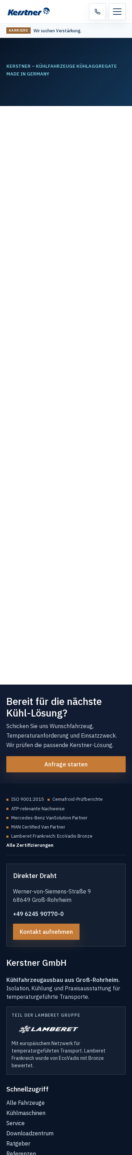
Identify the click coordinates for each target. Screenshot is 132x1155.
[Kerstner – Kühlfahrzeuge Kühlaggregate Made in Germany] (32, 12)
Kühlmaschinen (25, 1112)
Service (15, 1123)
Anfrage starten (66, 764)
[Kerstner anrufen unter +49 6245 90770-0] (97, 11)
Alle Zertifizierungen (30, 845)
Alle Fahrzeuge (25, 1102)
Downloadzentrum (30, 1133)
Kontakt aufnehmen (46, 931)
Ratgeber (18, 1143)
